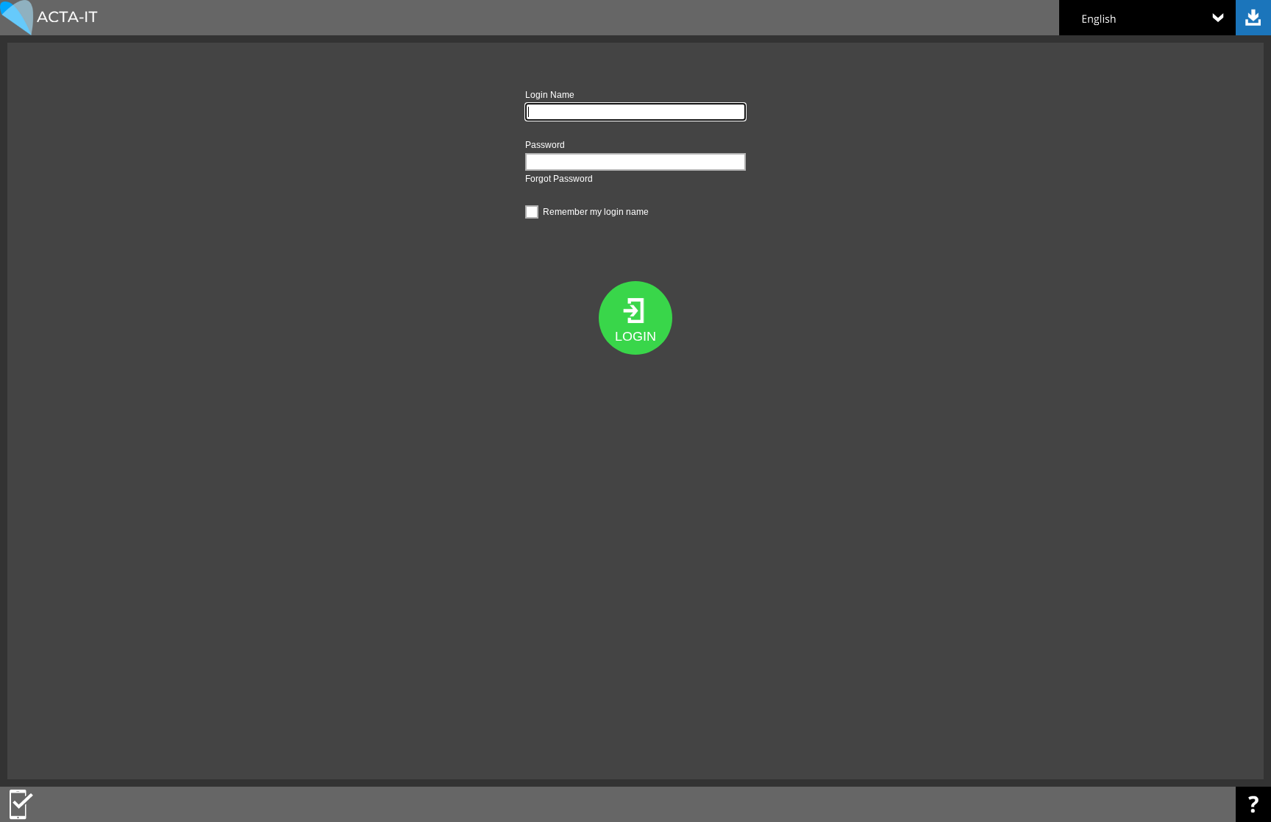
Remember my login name (596, 212)
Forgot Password (559, 179)
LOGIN (635, 336)
